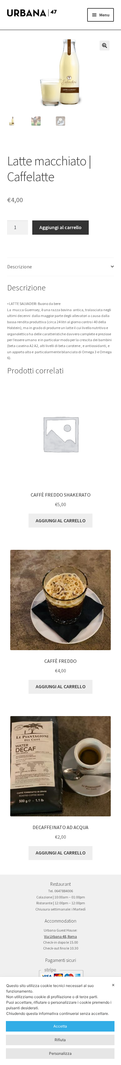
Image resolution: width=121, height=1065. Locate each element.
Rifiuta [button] (60, 1039)
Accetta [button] (60, 1026)
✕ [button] (113, 985)
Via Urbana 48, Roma (60, 936)
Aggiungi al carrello (60, 227)
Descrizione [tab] (19, 266)
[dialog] (60, 1021)
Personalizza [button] (60, 1053)
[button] (105, 45)
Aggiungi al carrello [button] (61, 520)
